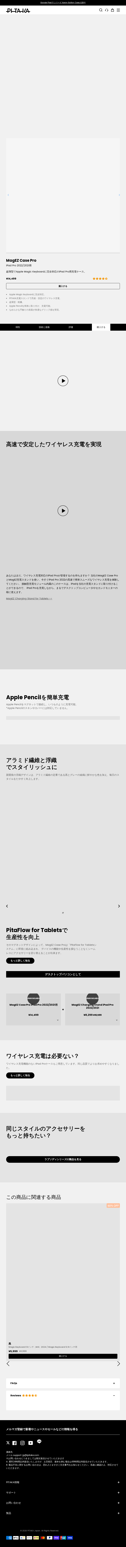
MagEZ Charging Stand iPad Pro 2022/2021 (93, 1006)
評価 (71, 327)
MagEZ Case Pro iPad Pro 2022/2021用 (34, 1005)
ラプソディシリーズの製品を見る (63, 1159)
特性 (18, 327)
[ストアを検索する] (101, 10)
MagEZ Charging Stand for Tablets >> (29, 599)
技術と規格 (44, 327)
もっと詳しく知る (20, 960)
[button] (100, 279)
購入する (63, 286)
